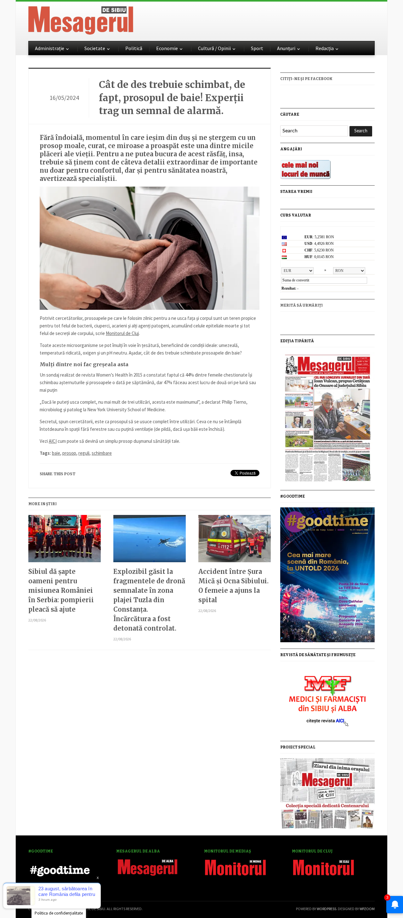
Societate (94, 48)
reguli (83, 453)
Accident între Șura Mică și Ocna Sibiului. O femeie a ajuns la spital (233, 586)
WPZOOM (367, 908)
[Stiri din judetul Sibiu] (80, 19)
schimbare (102, 453)
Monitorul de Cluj (122, 333)
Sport (257, 48)
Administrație (49, 48)
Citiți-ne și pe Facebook (306, 79)
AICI (53, 441)
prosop (69, 453)
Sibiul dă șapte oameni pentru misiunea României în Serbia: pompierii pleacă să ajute (61, 590)
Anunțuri (286, 48)
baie (56, 453)
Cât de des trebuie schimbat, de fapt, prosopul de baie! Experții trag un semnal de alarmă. (172, 97)
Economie (167, 48)
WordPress (326, 908)
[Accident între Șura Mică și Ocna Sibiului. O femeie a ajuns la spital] (234, 541)
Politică (133, 48)
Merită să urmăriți (301, 305)
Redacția (324, 48)
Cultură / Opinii (214, 48)
